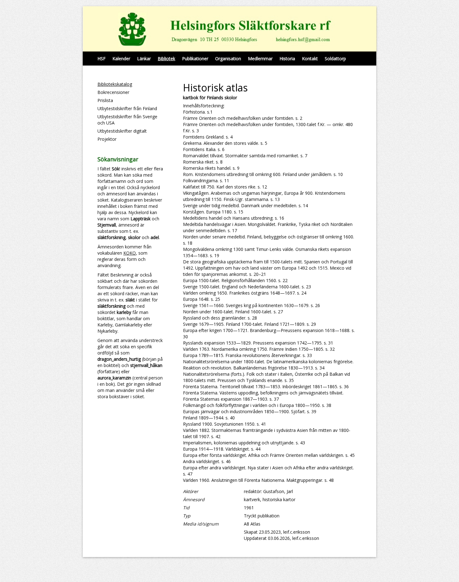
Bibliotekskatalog (114, 84)
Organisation (228, 58)
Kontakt (310, 58)
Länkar (144, 58)
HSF (101, 58)
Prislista (105, 100)
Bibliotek (166, 58)
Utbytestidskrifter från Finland (127, 108)
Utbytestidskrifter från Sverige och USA (127, 120)
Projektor (106, 139)
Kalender (121, 58)
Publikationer (195, 58)
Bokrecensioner (113, 92)
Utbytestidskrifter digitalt (122, 131)
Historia (287, 58)
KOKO (129, 253)
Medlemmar (260, 58)
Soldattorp (335, 58)
